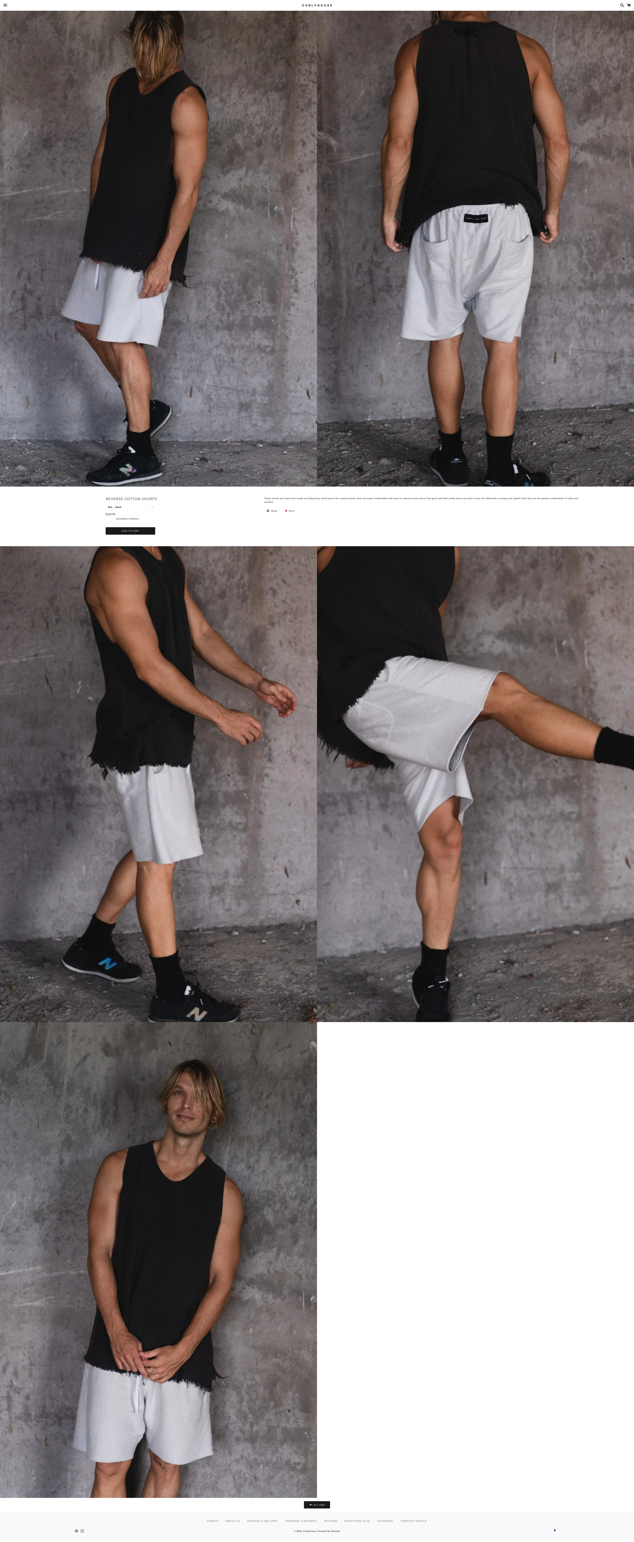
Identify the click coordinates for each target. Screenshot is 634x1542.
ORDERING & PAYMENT (301, 1521)
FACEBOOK (385, 1521)
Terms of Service (413, 1521)
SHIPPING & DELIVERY (262, 1521)
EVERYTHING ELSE (357, 1521)
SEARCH (212, 1521)
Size (110, 507)
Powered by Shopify (328, 1531)
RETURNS (330, 1521)
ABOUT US (233, 1521)
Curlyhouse (309, 1531)
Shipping (110, 518)
